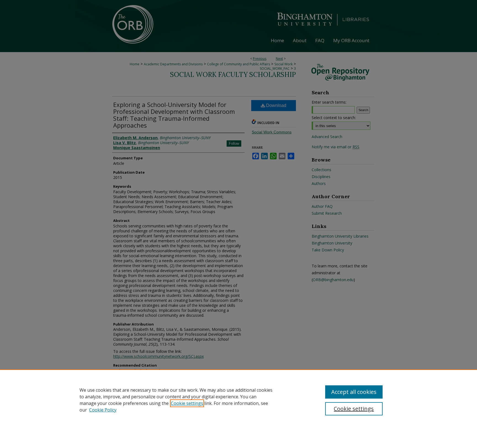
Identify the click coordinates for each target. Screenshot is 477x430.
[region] (238, 399)
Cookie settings (187, 403)
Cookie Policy (102, 410)
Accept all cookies (354, 392)
